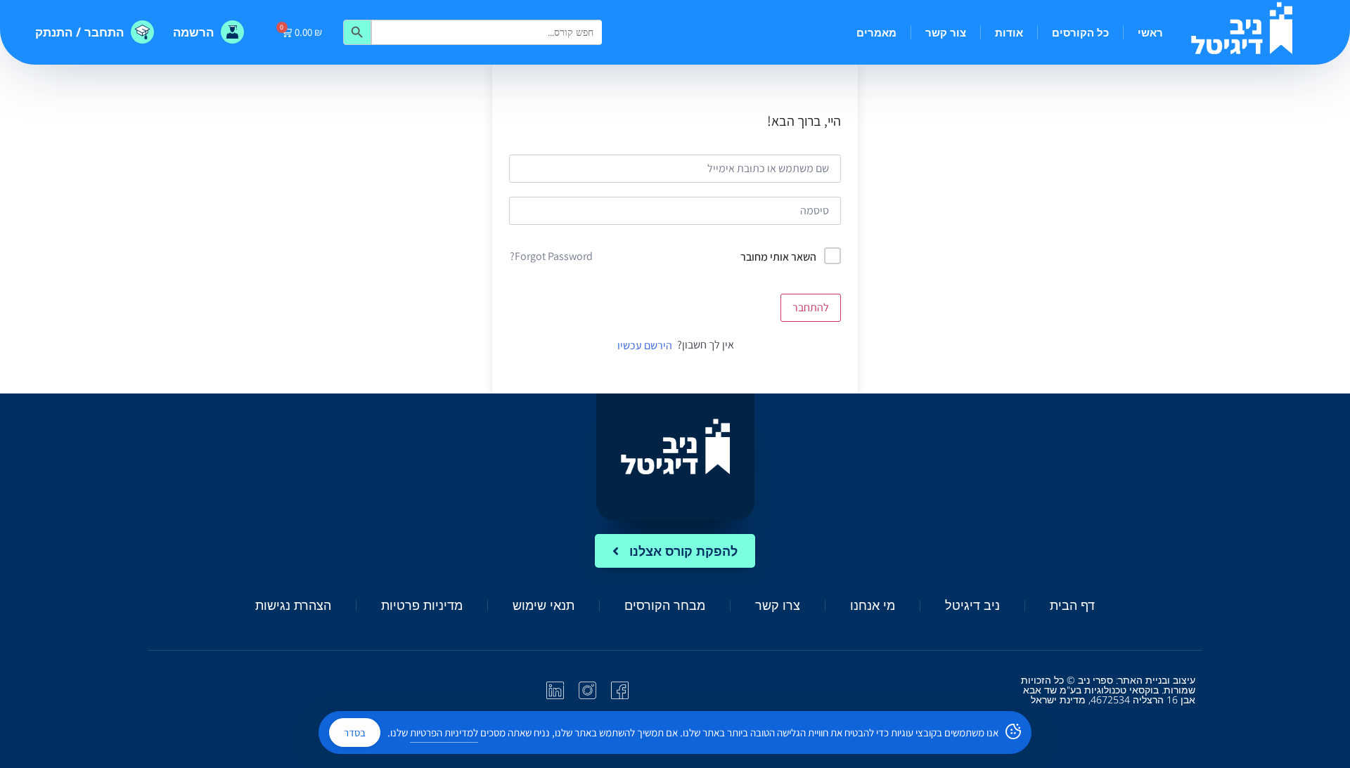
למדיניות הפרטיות (444, 732)
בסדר (355, 732)
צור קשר (945, 32)
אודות (1009, 32)
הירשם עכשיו (644, 345)
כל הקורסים (1080, 32)
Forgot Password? (551, 256)
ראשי (1150, 32)
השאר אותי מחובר (778, 256)
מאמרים (876, 32)
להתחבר (810, 307)
